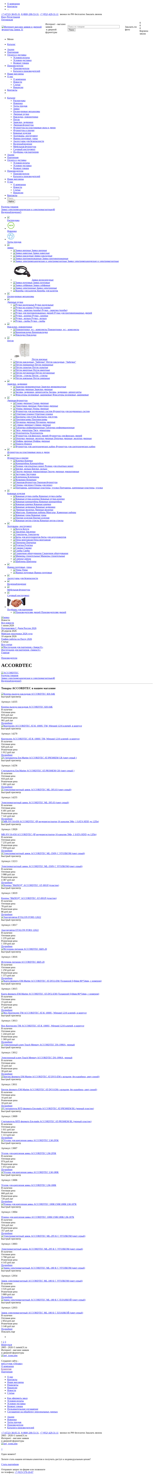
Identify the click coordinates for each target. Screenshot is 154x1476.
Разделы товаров (9, 206)
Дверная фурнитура (23, 125)
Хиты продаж (20, 106)
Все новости (7, 623)
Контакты (12, 90)
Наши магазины (15, 73)
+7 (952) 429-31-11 (49, 14)
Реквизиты (12, 1385)
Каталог (11, 44)
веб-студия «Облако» (12, 1363)
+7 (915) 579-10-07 (24, 1472)
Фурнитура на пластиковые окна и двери (34, 127)
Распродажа (19, 100)
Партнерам (12, 52)
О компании (19, 79)
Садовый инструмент (24, 149)
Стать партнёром (10, 1464)
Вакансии (18, 87)
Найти (11, 201)
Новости (17, 82)
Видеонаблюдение (22, 144)
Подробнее (6, 723)
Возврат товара (21, 63)
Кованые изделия (22, 133)
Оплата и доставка (16, 55)
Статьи (16, 84)
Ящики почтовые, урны (25, 138)
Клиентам (6, 1369)
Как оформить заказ (17, 1398)
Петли (16, 119)
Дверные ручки (21, 114)
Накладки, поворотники (25, 117)
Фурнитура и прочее (23, 130)
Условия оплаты (21, 57)
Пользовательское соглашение (22, 1409)
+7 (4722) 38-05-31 (10, 14)
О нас (10, 76)
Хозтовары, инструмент (25, 135)
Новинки (18, 103)
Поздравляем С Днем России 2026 (18, 628)
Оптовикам (7, 19)
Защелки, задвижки (23, 122)
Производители (15, 65)
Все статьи (6, 644)
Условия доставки (22, 60)
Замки (16, 108)
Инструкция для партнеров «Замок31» (21, 650)
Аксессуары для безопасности (28, 141)
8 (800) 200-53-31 (30, 14)
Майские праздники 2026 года (16, 633)
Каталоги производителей (26, 71)
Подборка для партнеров (26, 152)
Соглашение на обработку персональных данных (32, 1411)
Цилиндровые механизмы (26, 111)
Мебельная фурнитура (24, 146)
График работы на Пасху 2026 (16, 639)
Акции (10, 49)
